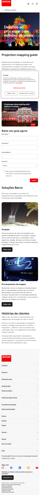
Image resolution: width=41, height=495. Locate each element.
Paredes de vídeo (6, 386)
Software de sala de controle (9, 397)
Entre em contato (6, 443)
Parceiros (4, 432)
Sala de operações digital (8, 409)
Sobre (3, 450)
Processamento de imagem (9, 404)
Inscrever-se (7, 477)
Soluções (4, 420)
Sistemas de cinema (7, 379)
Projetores (4, 372)
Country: (5, 161)
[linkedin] (20, 468)
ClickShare (4, 365)
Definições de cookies (19, 87)
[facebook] (11, 468)
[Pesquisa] (32, 3)
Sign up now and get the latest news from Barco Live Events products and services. (18, 173)
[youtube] (37, 468)
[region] (20, 84)
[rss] (28, 468)
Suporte (4, 425)
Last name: (5, 143)
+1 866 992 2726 (8, 458)
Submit (34, 180)
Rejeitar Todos (11, 93)
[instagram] (3, 468)
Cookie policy (19, 82)
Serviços (4, 416)
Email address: (6, 152)
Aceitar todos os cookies (27, 93)
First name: (5, 134)
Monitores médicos (7, 390)
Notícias (4, 439)
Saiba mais (7, 249)
